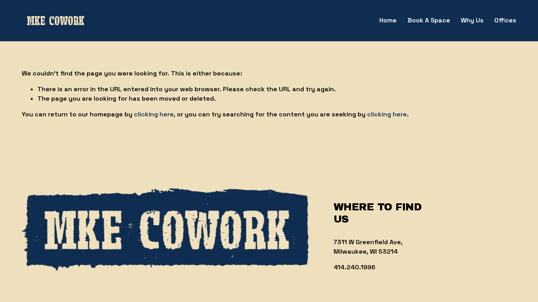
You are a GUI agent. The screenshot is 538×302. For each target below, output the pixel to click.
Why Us (472, 20)
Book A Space (429, 20)
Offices (505, 20)
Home (388, 20)
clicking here (154, 114)
